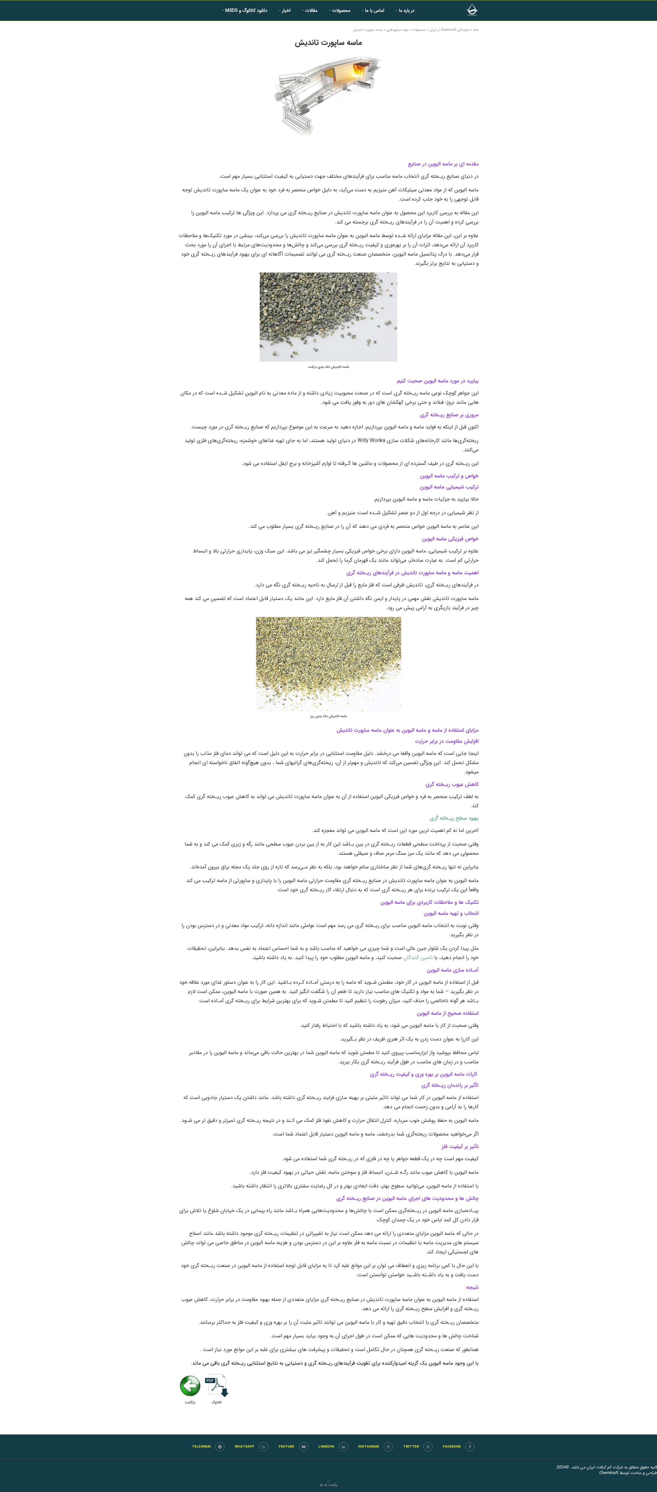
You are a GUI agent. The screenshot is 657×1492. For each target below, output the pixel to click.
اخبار (286, 10)
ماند (196, 1363)
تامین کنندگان (418, 958)
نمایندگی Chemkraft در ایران (449, 30)
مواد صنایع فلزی (397, 30)
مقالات (311, 10)
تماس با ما (374, 10)
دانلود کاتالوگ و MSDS (246, 10)
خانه (476, 30)
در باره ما (406, 10)
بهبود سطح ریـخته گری (454, 818)
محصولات (341, 10)
